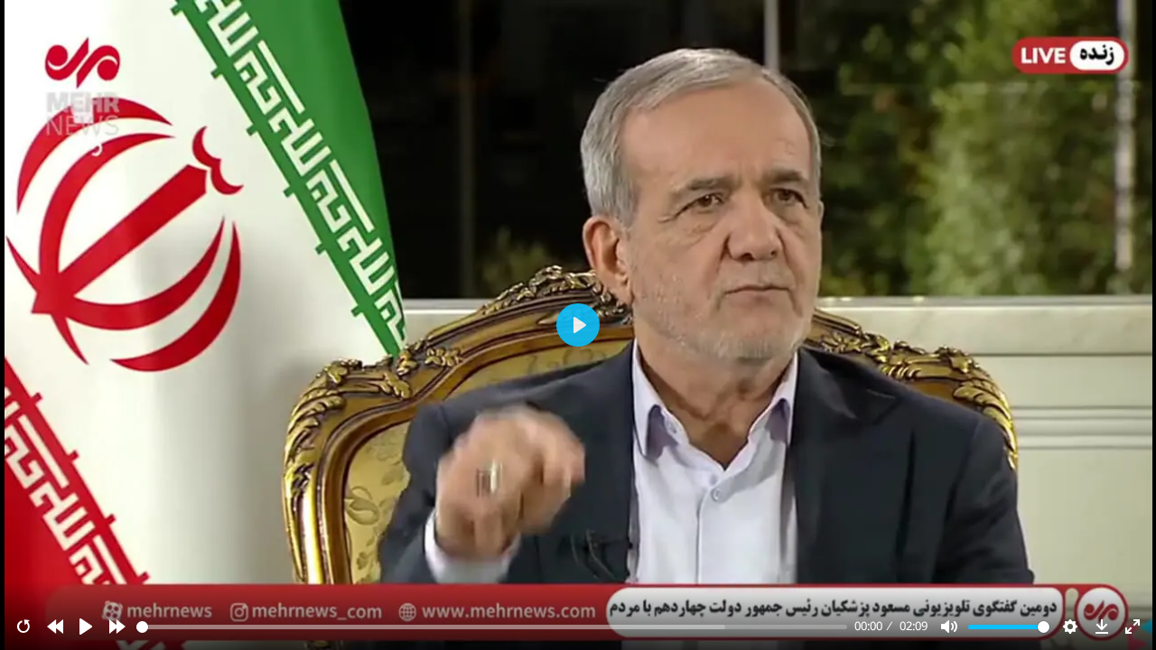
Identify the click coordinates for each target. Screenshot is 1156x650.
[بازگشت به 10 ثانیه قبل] (55, 626)
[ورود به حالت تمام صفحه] (1132, 626)
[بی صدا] (949, 626)
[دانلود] (1101, 626)
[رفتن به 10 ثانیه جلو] (117, 626)
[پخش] (85, 626)
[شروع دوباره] (23, 626)
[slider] (492, 627)
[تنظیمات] (1070, 626)
